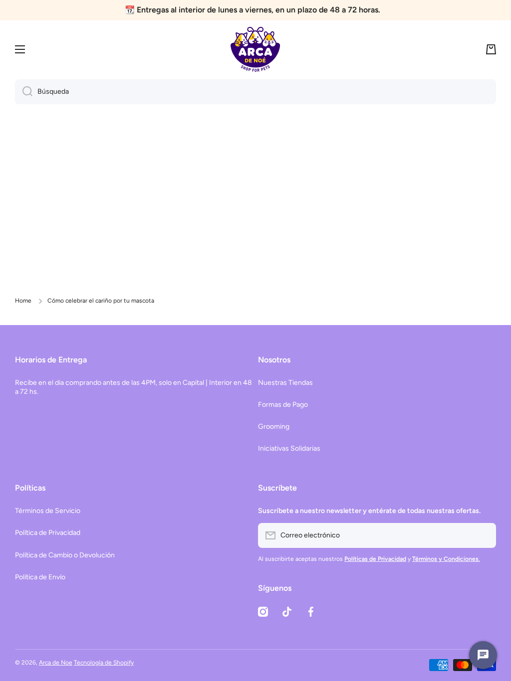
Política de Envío (40, 577)
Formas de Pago (283, 404)
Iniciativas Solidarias (289, 448)
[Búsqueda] (23, 91)
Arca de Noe (55, 662)
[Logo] (255, 49)
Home (23, 300)
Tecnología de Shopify (104, 662)
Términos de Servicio (47, 511)
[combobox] (255, 91)
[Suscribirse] (483, 535)
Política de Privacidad (47, 532)
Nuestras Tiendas (285, 382)
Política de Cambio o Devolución (65, 555)
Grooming (273, 426)
